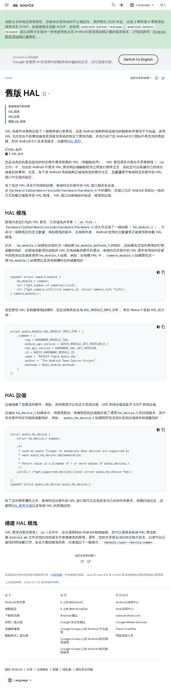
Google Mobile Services (131, 622)
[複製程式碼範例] (163, 272)
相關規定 (11, 609)
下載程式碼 (12, 615)
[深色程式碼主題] (158, 272)
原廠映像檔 (12, 629)
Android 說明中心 (127, 602)
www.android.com (128, 615)
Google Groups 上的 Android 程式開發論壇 (84, 640)
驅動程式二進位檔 (16, 635)
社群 (30, 669)
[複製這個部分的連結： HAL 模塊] (30, 213)
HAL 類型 (74, 141)
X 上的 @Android (71, 602)
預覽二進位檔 (14, 622)
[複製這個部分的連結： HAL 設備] (30, 395)
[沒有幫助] (163, 78)
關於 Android (14, 669)
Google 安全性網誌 (73, 622)
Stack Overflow (126, 629)
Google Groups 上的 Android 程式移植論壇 (84, 650)
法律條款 (42, 669)
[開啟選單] (7, 5)
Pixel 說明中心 (125, 609)
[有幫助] (156, 78)
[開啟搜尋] (113, 4)
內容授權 (56, 575)
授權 (55, 669)
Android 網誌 (69, 615)
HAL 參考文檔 (22, 506)
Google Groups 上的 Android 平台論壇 (84, 630)
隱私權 (67, 669)
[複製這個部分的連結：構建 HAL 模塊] (42, 523)
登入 (163, 5)
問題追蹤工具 (124, 635)
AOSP (8, 78)
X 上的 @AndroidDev (74, 609)
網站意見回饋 (84, 669)
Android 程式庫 (15, 602)
